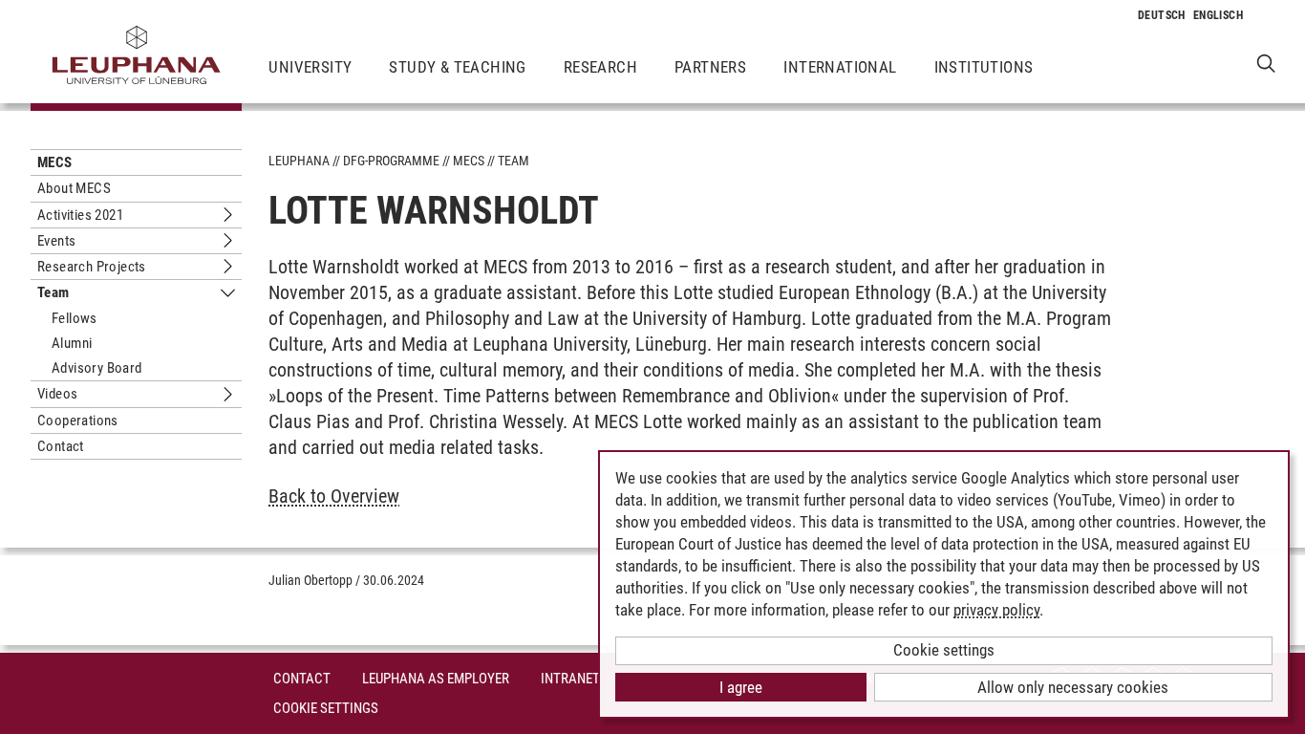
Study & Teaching (457, 66)
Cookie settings (944, 649)
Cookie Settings (325, 708)
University (310, 66)
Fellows (74, 318)
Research (600, 66)
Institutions (984, 66)
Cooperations (77, 420)
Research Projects (91, 266)
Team (53, 292)
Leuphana (299, 160)
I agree (740, 687)
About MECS (74, 188)
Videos (57, 393)
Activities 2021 (80, 215)
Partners (710, 66)
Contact (60, 446)
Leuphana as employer (435, 678)
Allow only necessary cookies (1072, 687)
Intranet (570, 678)
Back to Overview (333, 496)
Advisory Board (97, 368)
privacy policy (996, 609)
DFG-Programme (391, 160)
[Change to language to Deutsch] (1162, 15)
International (839, 66)
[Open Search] (1266, 62)
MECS (55, 162)
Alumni (72, 343)
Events (56, 240)
